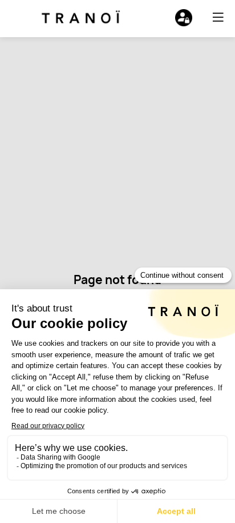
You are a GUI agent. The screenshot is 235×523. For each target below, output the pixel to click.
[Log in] (184, 18)
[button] (218, 17)
